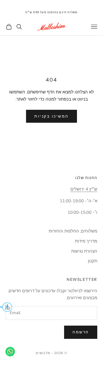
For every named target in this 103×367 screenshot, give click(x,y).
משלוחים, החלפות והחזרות (73, 231)
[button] (6, 307)
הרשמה (80, 332)
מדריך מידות (86, 241)
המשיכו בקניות (51, 116)
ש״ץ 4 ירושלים (83, 189)
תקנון (92, 261)
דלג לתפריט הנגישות (85, 3)
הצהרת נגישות (84, 251)
